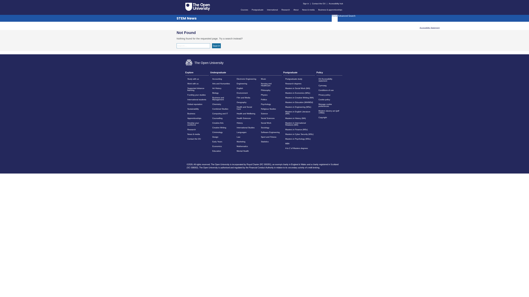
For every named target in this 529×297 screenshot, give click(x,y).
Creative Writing (219, 128)
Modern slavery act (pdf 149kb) (329, 112)
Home (335, 16)
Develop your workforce (193, 124)
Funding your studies (196, 95)
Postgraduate (257, 10)
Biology (215, 93)
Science (264, 113)
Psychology (266, 104)
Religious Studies (268, 109)
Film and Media (243, 98)
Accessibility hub (336, 4)
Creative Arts (217, 123)
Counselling (217, 118)
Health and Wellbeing (246, 113)
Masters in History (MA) (295, 118)
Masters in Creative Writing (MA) (299, 98)
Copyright (323, 117)
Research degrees (293, 83)
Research (285, 10)
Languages (241, 132)
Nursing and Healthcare (266, 84)
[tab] (197, 73)
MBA (287, 143)
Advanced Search (346, 16)
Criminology (217, 132)
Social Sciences (268, 118)
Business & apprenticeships (330, 10)
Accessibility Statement (430, 28)
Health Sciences (244, 118)
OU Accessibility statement (325, 80)
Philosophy (265, 90)
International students (196, 99)
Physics (264, 95)
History (240, 123)
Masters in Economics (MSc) (297, 93)
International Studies (246, 128)
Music (263, 79)
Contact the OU (319, 3)
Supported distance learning (195, 89)
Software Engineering (270, 132)
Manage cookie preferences (325, 105)
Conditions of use (326, 90)
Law (238, 137)
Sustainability (193, 109)
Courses (244, 10)
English (240, 88)
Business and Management (218, 99)
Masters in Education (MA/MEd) (299, 102)
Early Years (217, 142)
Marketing (241, 142)
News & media (308, 10)
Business (191, 113)
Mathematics (242, 146)
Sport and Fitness (268, 137)
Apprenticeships (194, 118)
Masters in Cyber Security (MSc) (299, 134)
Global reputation (194, 104)
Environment (242, 93)
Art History (216, 88)
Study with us (193, 79)
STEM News (187, 18)
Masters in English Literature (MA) (297, 113)
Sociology (265, 128)
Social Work (266, 123)
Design (215, 137)
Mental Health (243, 151)
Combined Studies (220, 109)
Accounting (217, 79)
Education (216, 151)
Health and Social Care (244, 108)
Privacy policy (324, 95)
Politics (264, 99)
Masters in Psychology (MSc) (298, 139)
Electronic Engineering (246, 79)
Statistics (265, 142)
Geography (241, 102)
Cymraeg (322, 85)
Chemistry (216, 104)
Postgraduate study (293, 79)
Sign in (306, 4)
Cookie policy (324, 99)
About (296, 10)
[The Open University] (197, 7)
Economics (217, 146)
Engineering (242, 83)
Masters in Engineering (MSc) (298, 107)
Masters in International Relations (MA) (295, 124)
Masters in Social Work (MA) (297, 88)
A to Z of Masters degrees (296, 148)
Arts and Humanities (221, 83)
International (272, 10)
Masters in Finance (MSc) (296, 129)
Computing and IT (220, 113)
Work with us (193, 83)
